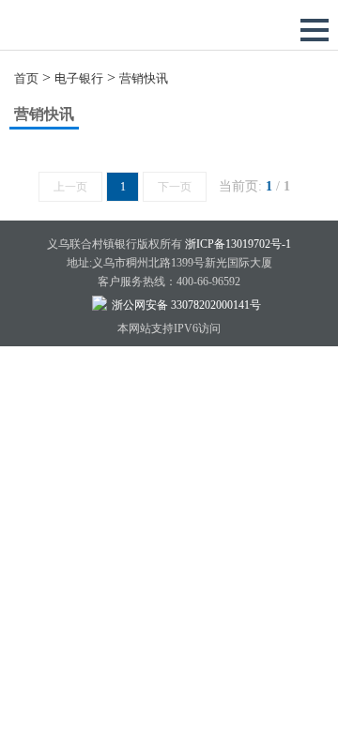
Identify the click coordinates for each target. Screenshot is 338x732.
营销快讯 (143, 78)
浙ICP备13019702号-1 (238, 244)
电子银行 (78, 78)
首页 (26, 78)
